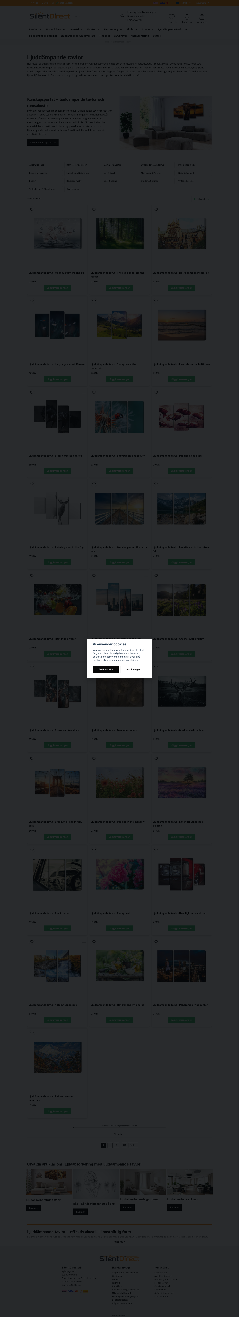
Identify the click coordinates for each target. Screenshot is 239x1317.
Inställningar (133, 669)
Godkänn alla (106, 669)
